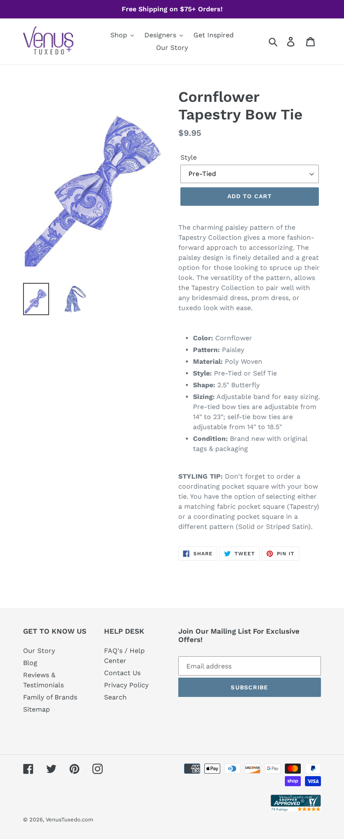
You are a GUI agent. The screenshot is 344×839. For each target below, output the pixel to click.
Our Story (39, 651)
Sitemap (36, 709)
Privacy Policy (126, 685)
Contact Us (122, 673)
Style (188, 157)
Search (115, 697)
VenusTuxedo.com (69, 819)
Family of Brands (50, 697)
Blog (30, 663)
